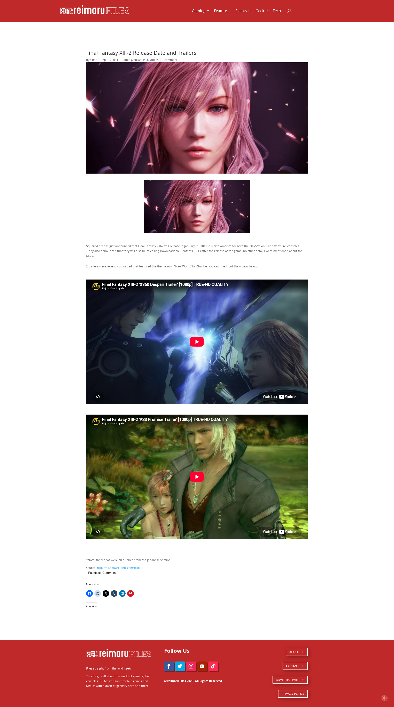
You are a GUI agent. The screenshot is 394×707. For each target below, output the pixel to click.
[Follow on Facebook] (169, 666)
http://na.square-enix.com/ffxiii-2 (119, 568)
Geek (259, 10)
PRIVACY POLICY (293, 694)
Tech (277, 10)
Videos (154, 60)
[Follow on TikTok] (213, 666)
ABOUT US (296, 652)
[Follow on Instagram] (191, 666)
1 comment (169, 60)
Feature (220, 10)
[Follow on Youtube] (202, 666)
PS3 (145, 60)
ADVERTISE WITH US (290, 680)
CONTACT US (295, 666)
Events (241, 10)
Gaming (198, 10)
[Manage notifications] (384, 698)
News (137, 60)
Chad (93, 60)
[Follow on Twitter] (180, 666)
